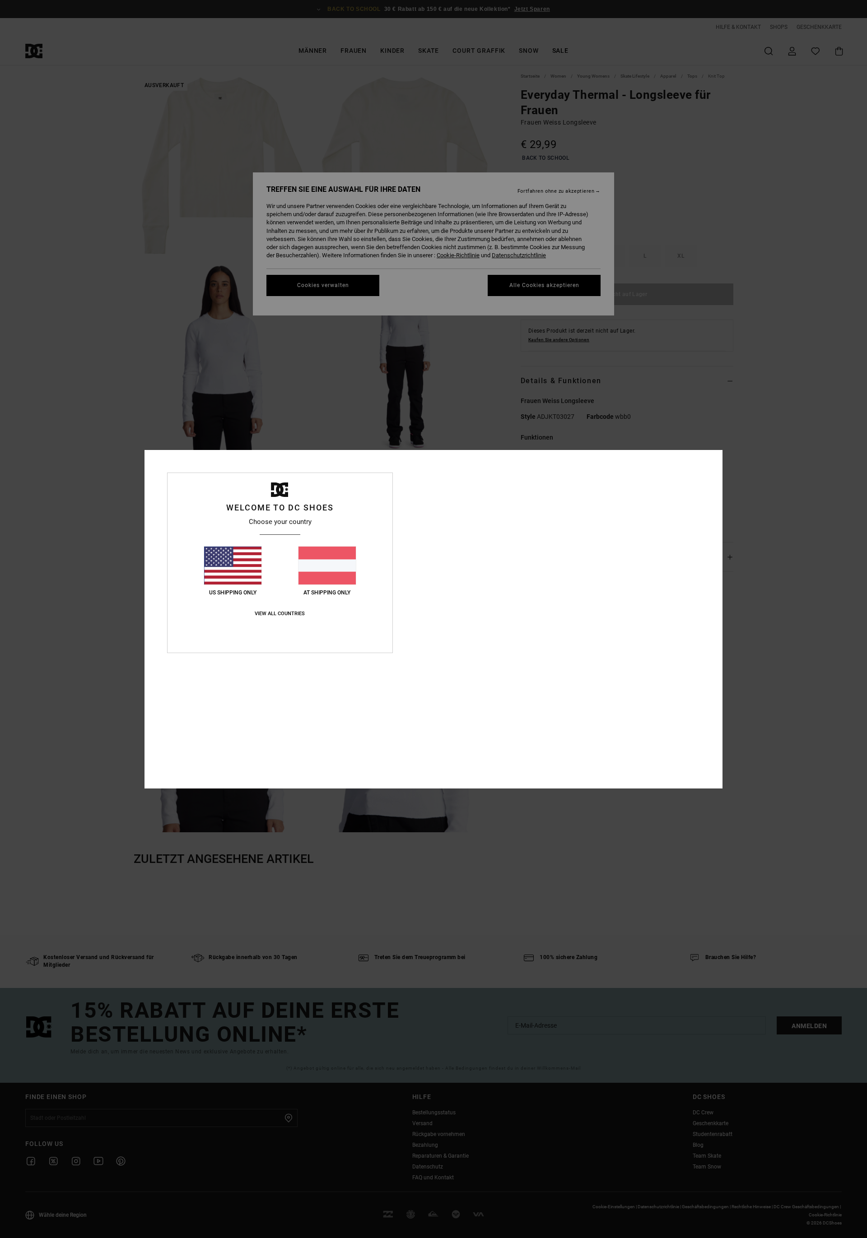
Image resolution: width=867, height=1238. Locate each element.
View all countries (280, 614)
